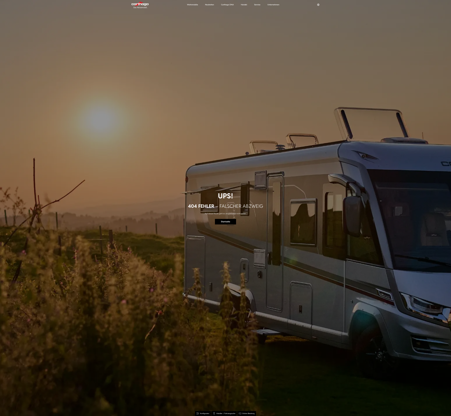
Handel (244, 4)
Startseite (225, 221)
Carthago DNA (227, 4)
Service (257, 4)
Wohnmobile (192, 4)
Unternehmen (273, 4)
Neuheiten (209, 4)
